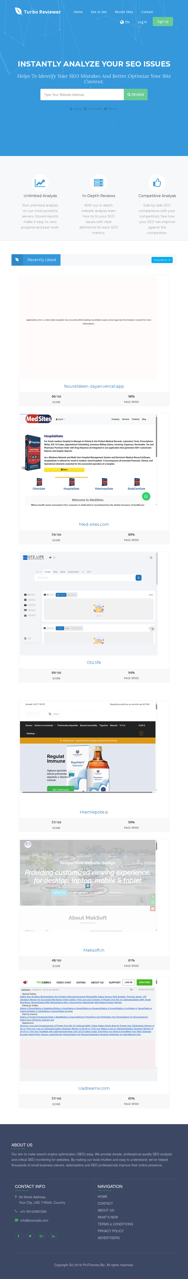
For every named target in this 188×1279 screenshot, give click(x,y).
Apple (77, 108)
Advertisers (109, 1237)
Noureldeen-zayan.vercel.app (94, 386)
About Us (106, 1210)
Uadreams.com (94, 1088)
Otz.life (94, 662)
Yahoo (112, 108)
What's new (108, 1217)
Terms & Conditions (115, 1224)
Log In (142, 22)
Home (78, 12)
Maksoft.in (94, 950)
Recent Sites (124, 12)
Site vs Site (99, 12)
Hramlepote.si (94, 812)
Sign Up (163, 21)
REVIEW (137, 94)
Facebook (94, 108)
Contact (147, 12)
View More (161, 260)
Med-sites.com (94, 524)
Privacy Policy (111, 1231)
